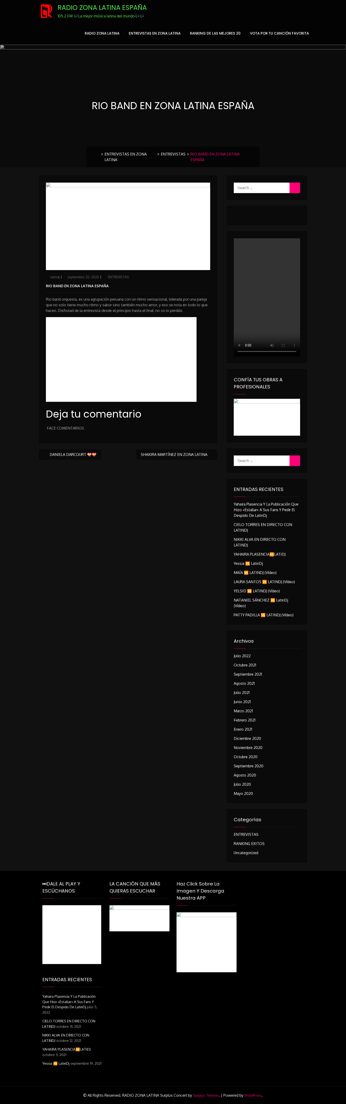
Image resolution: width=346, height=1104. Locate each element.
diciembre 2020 (247, 738)
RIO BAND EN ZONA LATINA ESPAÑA (77, 286)
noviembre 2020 (248, 747)
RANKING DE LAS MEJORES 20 (215, 33)
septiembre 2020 (248, 766)
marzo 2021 (243, 711)
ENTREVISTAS (173, 154)
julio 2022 (242, 656)
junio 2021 (242, 701)
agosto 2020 (245, 775)
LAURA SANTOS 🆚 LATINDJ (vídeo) (264, 581)
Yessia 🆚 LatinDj (248, 563)
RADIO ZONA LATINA (102, 33)
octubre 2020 (245, 756)
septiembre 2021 (248, 674)
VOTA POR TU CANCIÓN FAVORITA (279, 33)
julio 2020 (242, 784)
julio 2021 (241, 692)
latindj (55, 277)
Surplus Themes (206, 1095)
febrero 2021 (244, 720)
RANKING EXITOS (249, 843)
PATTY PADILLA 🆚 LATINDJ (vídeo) (264, 615)
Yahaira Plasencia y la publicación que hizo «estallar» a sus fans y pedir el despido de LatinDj (266, 510)
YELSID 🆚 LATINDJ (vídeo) (257, 591)
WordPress (253, 1095)
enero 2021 (243, 729)
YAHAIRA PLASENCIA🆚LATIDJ (260, 554)
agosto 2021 (244, 683)
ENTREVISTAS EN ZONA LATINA (155, 33)
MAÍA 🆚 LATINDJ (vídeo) (255, 572)
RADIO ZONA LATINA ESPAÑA (102, 7)
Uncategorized (246, 852)
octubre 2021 (245, 665)
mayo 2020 (243, 793)
